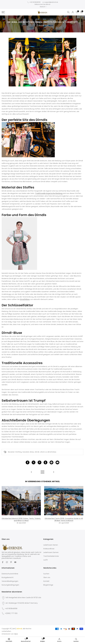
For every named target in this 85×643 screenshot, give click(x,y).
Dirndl (37, 452)
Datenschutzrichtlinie (10, 574)
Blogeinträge (48, 585)
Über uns (46, 577)
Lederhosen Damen (51, 552)
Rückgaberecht (8, 577)
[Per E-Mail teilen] (57, 462)
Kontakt (46, 581)
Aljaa (16, 634)
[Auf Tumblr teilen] (45, 462)
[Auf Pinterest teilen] (39, 462)
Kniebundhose (48, 549)
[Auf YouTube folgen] (15, 562)
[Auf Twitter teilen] (33, 462)
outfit (45, 560)
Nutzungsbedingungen (10, 585)
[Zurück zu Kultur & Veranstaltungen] (42, 472)
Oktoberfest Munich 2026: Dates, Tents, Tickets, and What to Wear (21, 519)
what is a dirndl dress (48, 452)
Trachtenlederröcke (51, 556)
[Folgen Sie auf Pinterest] (11, 562)
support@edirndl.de (51, 2)
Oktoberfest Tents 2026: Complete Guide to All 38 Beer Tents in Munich (64, 519)
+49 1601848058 (34, 2)
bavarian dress (28, 452)
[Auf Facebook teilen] (27, 462)
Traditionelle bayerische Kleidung (48, 193)
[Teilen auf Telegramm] (51, 462)
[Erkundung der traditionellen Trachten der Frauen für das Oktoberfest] (31, 472)
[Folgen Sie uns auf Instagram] (7, 562)
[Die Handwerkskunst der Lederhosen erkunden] (53, 472)
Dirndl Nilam (25, 299)
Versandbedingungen (10, 581)
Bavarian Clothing (15, 452)
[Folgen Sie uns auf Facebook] (3, 562)
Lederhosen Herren (50, 545)
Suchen (46, 574)
